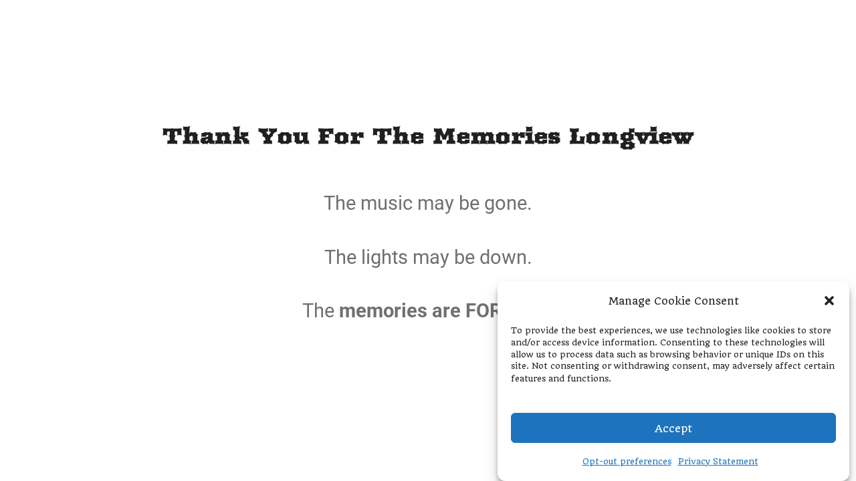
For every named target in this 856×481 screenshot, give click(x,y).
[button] (829, 300)
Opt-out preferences (626, 461)
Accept (673, 428)
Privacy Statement (718, 461)
